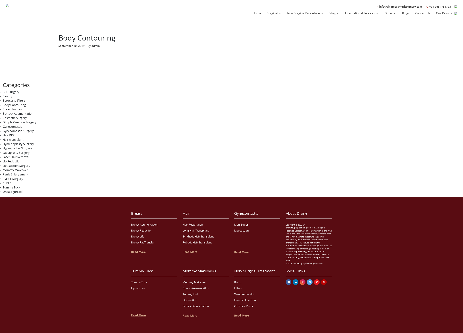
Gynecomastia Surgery (18, 131)
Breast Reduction (141, 230)
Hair (186, 213)
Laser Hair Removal (16, 157)
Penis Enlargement (15, 174)
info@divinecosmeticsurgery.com (400, 6)
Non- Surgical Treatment (254, 271)
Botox (238, 282)
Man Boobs (241, 224)
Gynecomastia (12, 127)
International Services (360, 13)
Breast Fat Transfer (142, 242)
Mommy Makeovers (199, 271)
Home (257, 13)
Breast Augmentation (144, 224)
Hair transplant (13, 140)
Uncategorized (13, 192)
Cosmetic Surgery (15, 118)
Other (389, 13)
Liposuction (241, 230)
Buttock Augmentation (18, 114)
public (7, 183)
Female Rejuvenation (196, 306)
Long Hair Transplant (196, 230)
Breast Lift (137, 236)
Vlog (333, 13)
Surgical (272, 13)
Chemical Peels (243, 306)
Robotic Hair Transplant (197, 242)
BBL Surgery (11, 92)
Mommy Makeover (15, 170)
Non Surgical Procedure (303, 13)
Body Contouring (14, 105)
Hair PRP (9, 135)
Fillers (238, 288)
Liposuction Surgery (16, 166)
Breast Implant (13, 109)
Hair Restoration (193, 224)
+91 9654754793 (439, 6)
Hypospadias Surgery (17, 148)
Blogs (405, 13)
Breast (136, 213)
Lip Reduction (12, 161)
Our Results (444, 13)
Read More (138, 252)
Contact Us (422, 13)
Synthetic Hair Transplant (198, 236)
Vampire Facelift (244, 294)
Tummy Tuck (11, 187)
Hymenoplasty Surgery (18, 144)
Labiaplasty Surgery (16, 153)
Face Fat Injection (245, 300)
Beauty (7, 96)
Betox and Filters (14, 101)
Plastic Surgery (13, 179)
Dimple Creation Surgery (19, 122)
